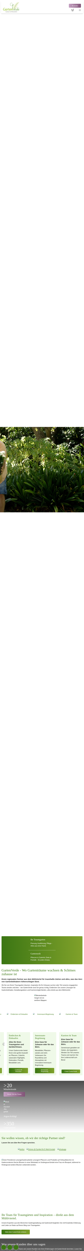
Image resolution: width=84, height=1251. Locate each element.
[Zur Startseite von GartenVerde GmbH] (11, 7)
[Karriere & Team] (70, 1022)
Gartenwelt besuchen (18, 1070)
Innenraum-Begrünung (44, 1070)
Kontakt (75, 6)
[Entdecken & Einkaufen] (18, 1022)
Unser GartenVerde (71, 1071)
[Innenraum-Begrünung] (44, 1022)
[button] (4, 1044)
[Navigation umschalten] (80, 10)
